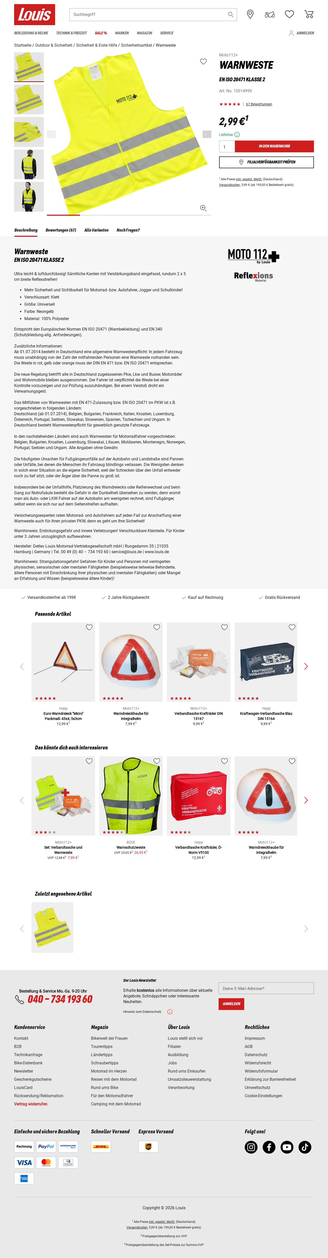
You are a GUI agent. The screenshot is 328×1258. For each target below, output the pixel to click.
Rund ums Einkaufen (187, 1071)
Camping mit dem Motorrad (116, 1104)
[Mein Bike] (270, 14)
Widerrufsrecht (258, 1063)
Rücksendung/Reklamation (38, 1095)
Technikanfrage (28, 1054)
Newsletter (23, 1071)
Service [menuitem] (166, 33)
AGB (249, 1046)
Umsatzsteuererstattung (189, 1079)
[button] (231, 14)
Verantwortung (181, 1087)
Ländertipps (101, 1054)
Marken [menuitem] (122, 33)
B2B (18, 1046)
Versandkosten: (230, 185)
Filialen (174, 1046)
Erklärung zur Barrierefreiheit (270, 1079)
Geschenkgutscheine (33, 1079)
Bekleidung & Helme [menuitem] (31, 33)
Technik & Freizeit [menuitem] (71, 33)
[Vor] (207, 134)
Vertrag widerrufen (30, 1104)
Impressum (255, 1038)
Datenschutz (256, 1054)
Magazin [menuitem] (144, 33)
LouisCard (23, 1087)
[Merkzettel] (289, 14)
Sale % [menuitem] (101, 33)
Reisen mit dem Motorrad (114, 1079)
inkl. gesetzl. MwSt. (249, 179)
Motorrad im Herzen (109, 1071)
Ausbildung (178, 1054)
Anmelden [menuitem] (305, 33)
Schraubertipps (104, 1063)
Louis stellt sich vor (185, 1038)
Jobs (172, 1063)
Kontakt (21, 1038)
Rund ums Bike (104, 1087)
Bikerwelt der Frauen (109, 1038)
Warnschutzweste (131, 847)
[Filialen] (250, 14)
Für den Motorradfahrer (112, 1095)
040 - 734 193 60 (59, 999)
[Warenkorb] (309, 14)
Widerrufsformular (261, 1071)
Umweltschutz (257, 1087)
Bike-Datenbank (28, 1063)
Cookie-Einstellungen (263, 1095)
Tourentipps (101, 1046)
